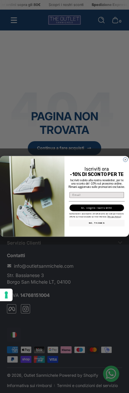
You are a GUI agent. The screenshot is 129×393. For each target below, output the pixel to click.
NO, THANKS (97, 223)
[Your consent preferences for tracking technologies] (6, 295)
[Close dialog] (125, 160)
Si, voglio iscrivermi (96, 208)
